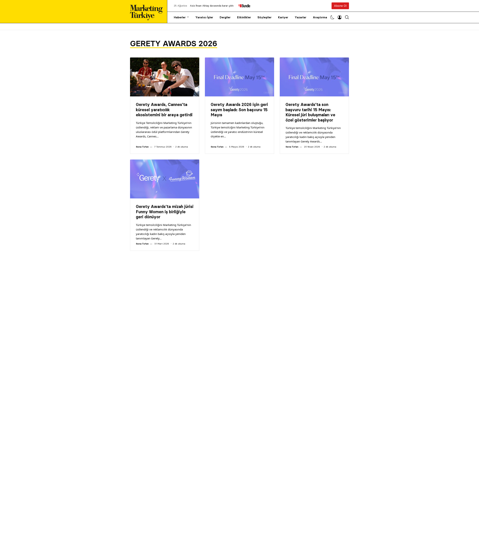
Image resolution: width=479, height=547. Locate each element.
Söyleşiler (264, 17)
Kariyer (283, 17)
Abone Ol (340, 5)
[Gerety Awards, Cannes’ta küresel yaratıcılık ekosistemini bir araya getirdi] (164, 76)
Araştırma (320, 17)
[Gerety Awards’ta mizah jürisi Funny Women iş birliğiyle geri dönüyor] (164, 178)
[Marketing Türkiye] (148, 11)
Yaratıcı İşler (204, 17)
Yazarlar (300, 17)
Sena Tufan (142, 146)
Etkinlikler (244, 17)
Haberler (180, 17)
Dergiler (225, 17)
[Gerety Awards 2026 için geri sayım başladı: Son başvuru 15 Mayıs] (239, 76)
